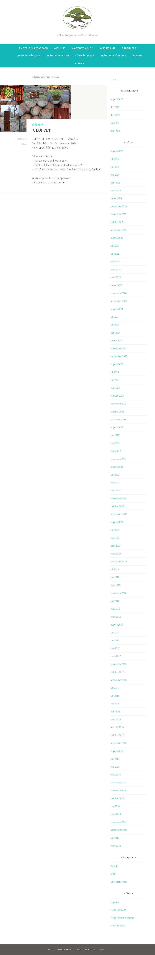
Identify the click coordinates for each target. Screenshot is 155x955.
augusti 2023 (117, 364)
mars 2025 (116, 277)
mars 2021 (116, 490)
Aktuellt (60, 48)
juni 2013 (115, 837)
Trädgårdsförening (113, 55)
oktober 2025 (117, 222)
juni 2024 (115, 324)
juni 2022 (115, 435)
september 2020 (119, 514)
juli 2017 (115, 632)
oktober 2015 (117, 735)
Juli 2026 (115, 107)
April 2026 (115, 130)
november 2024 (118, 293)
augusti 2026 (117, 150)
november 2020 (118, 498)
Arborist (138, 55)
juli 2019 (115, 569)
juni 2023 (115, 379)
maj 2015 (115, 766)
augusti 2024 (117, 308)
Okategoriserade (119, 881)
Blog (113, 873)
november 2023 (118, 348)
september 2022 (119, 419)
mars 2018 (116, 616)
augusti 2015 (117, 750)
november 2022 (118, 403)
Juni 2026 (115, 114)
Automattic (101, 949)
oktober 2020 (117, 506)
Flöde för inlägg (118, 909)
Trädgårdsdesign (58, 55)
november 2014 (118, 790)
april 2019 (115, 585)
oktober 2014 (117, 798)
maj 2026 (115, 174)
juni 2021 (115, 474)
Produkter (129, 48)
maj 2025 (115, 261)
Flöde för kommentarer (122, 917)
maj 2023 (115, 387)
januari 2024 (116, 340)
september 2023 (119, 356)
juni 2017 (115, 640)
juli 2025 (115, 245)
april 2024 (115, 332)
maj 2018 (115, 608)
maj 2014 (115, 806)
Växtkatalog (108, 48)
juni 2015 (115, 758)
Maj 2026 (115, 122)
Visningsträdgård (28, 55)
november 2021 (118, 458)
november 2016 (118, 664)
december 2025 (119, 206)
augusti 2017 (117, 624)
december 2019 (119, 561)
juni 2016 (115, 695)
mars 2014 (116, 814)
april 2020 (115, 545)
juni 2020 (115, 529)
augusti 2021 (117, 466)
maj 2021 (115, 482)
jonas (24, 144)
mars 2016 (116, 719)
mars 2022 (116, 450)
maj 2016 (115, 703)
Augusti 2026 (117, 99)
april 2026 (115, 182)
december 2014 (119, 782)
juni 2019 (115, 577)
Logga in (115, 901)
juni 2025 (115, 253)
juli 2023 (115, 372)
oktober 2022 (117, 411)
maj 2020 (115, 537)
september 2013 (119, 829)
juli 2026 (115, 158)
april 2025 (115, 269)
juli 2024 (115, 316)
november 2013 (118, 821)
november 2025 (118, 214)
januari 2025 (116, 285)
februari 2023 (117, 395)
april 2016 (115, 711)
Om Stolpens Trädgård (33, 48)
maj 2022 (115, 443)
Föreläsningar (84, 55)
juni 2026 (115, 166)
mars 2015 (116, 774)
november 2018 (118, 593)
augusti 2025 (117, 237)
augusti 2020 (117, 521)
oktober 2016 (117, 672)
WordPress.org (118, 925)
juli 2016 (115, 687)
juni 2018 (115, 600)
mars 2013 (116, 845)
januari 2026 (116, 198)
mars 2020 (116, 553)
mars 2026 (116, 190)
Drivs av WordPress (58, 949)
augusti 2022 (117, 427)
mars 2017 (116, 656)
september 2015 (119, 742)
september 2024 (119, 301)
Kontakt (80, 63)
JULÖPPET (41, 130)
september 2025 (119, 229)
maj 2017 (115, 648)
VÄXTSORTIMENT (81, 48)
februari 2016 (117, 727)
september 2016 (119, 679)
